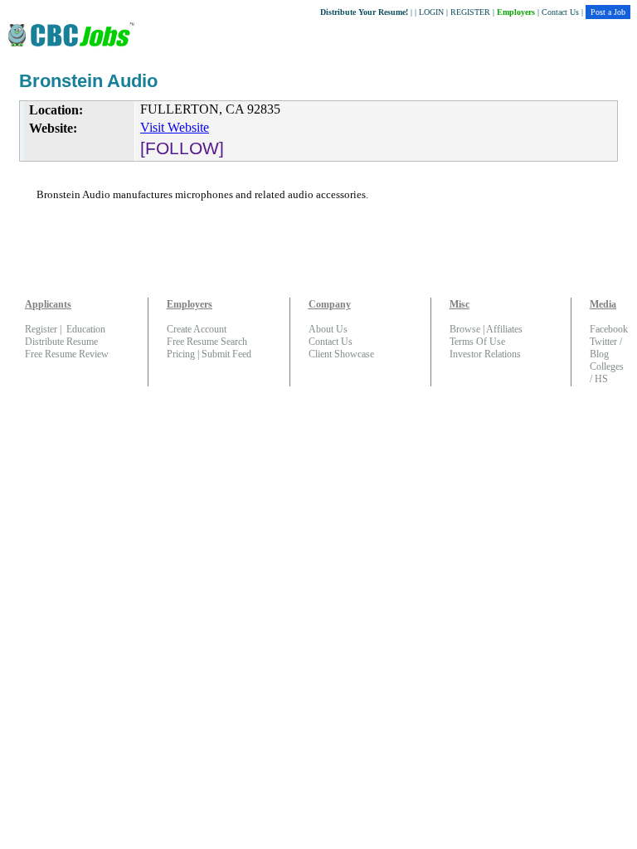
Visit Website (174, 127)
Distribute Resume (61, 341)
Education (85, 329)
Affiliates (504, 329)
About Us (328, 329)
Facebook (609, 329)
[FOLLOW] (182, 148)
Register (41, 329)
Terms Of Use (477, 341)
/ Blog (606, 348)
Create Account (196, 329)
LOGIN (431, 12)
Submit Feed (226, 354)
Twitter (603, 341)
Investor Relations (485, 354)
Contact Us (560, 12)
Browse (465, 329)
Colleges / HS (607, 373)
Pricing (181, 354)
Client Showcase (341, 354)
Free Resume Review (67, 354)
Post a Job (608, 12)
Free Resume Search (207, 341)
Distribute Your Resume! (364, 12)
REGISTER (470, 12)
